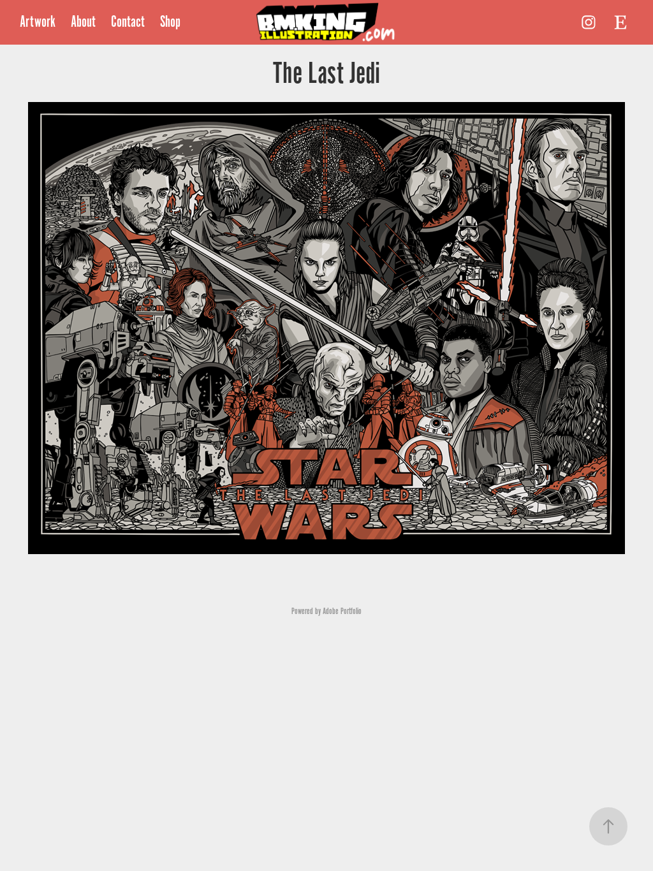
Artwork (37, 22)
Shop (170, 22)
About (83, 22)
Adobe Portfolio (342, 611)
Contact (128, 22)
